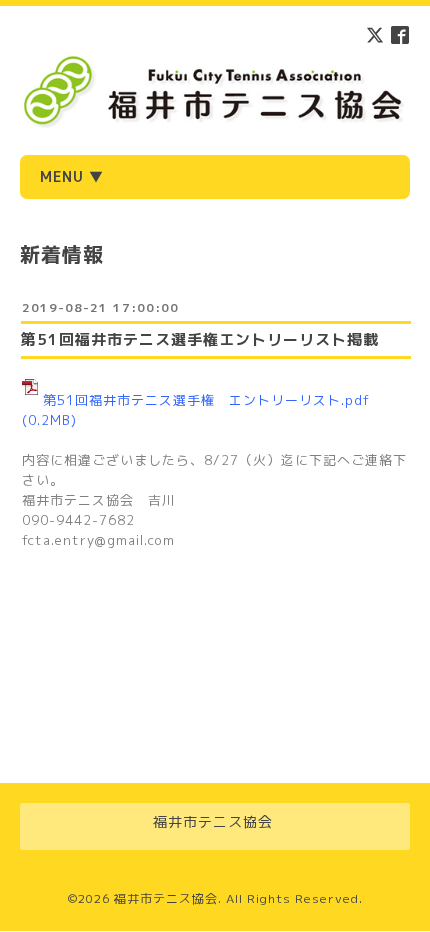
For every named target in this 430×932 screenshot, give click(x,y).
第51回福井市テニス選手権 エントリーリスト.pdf (206, 400)
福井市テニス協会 (166, 898)
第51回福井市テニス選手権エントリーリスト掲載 (200, 339)
